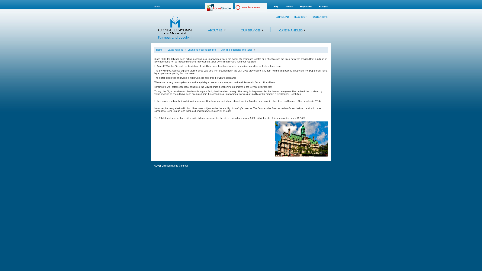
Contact (289, 6)
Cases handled (291, 30)
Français (323, 6)
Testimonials (281, 17)
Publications (320, 17)
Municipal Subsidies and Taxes (236, 50)
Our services (250, 30)
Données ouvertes (251, 7)
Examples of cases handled (202, 50)
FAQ (276, 6)
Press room (300, 17)
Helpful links (306, 6)
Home (157, 6)
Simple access (219, 8)
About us (215, 30)
